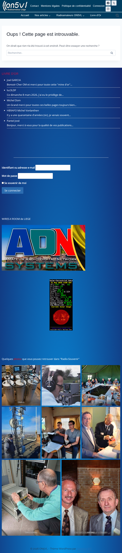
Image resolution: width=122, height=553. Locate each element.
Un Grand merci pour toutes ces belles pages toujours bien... (41, 105)
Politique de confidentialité (76, 5)
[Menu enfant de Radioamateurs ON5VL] (70, 15)
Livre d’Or (95, 15)
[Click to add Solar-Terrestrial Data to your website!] (61, 304)
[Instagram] (108, 8)
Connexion (99, 5)
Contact (34, 5)
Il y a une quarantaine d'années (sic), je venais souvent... (39, 115)
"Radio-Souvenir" (69, 359)
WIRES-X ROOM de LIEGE (16, 219)
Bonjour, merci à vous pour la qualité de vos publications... (40, 125)
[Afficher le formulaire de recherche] (117, 15)
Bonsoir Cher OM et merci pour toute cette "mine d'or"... (39, 84)
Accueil (25, 15)
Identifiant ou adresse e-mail (18, 167)
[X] (113, 3)
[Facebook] (108, 3)
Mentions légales (50, 5)
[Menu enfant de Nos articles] (43, 15)
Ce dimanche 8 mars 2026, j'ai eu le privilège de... (35, 94)
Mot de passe (9, 175)
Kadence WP (84, 548)
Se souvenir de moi (15, 183)
